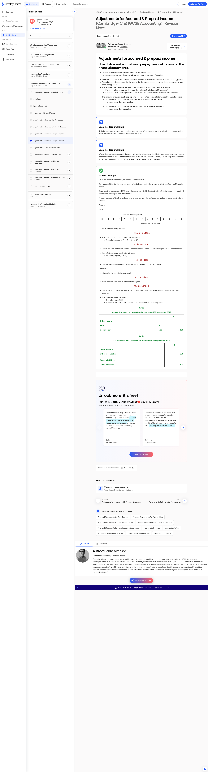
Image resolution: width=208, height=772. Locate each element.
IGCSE (99, 12)
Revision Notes (147, 12)
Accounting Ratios (172, 528)
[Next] (183, 427)
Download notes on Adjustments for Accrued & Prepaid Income (143, 587)
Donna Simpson (124, 44)
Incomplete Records (152, 528)
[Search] (177, 4)
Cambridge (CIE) (128, 12)
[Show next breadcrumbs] (185, 12)
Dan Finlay (124, 46)
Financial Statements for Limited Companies (115, 522)
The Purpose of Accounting (139, 533)
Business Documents (162, 533)
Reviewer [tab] (103, 543)
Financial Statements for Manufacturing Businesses (118, 528)
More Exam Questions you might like (116, 511)
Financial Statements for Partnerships (147, 517)
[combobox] (125, 4)
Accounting (111, 12)
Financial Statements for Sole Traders (113, 517)
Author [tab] (86, 543)
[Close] (77, 587)
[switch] (205, 769)
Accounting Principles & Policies (110, 533)
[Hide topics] (74, 11)
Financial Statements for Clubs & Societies (155, 522)
